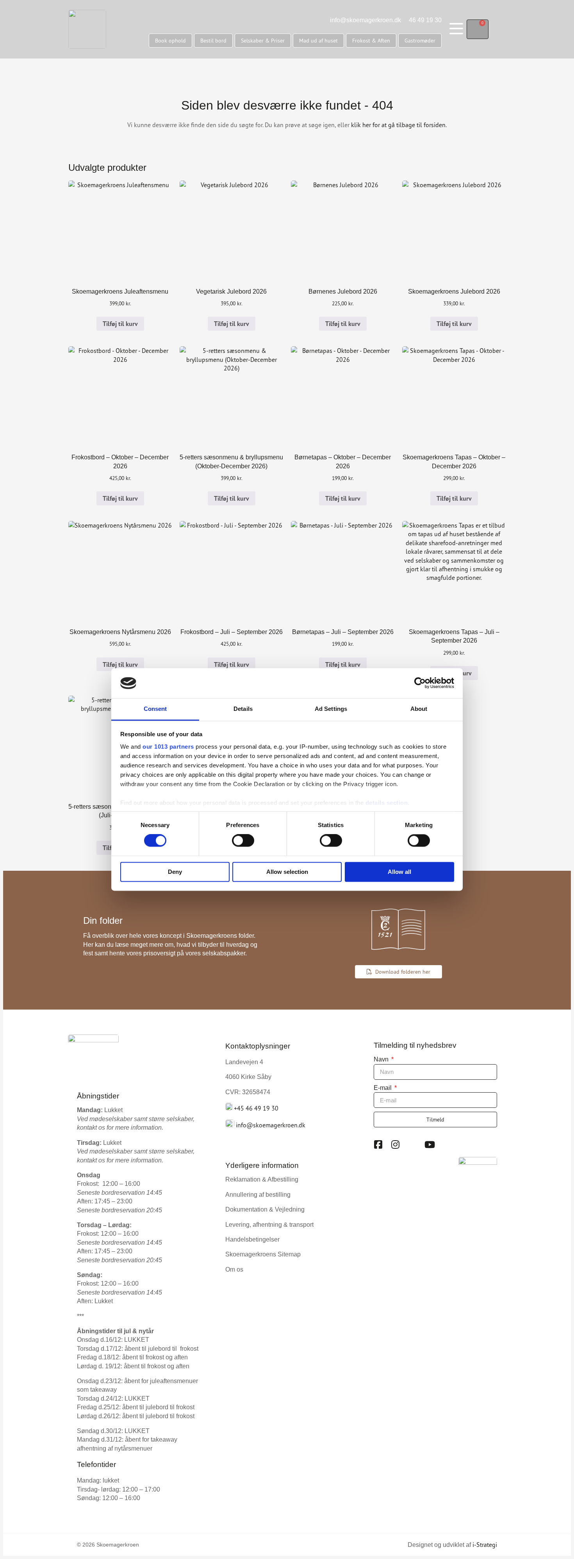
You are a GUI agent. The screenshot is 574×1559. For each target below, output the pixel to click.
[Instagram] (395, 1144)
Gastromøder (420, 40)
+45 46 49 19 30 (256, 1108)
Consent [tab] (155, 708)
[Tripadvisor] (412, 1144)
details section (386, 802)
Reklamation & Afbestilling (261, 1179)
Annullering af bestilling (258, 1194)
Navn (382, 1059)
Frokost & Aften (371, 40)
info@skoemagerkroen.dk (365, 20)
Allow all (399, 871)
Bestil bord (213, 40)
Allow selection (287, 871)
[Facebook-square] (378, 1144)
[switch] (243, 840)
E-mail (383, 1087)
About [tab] (419, 708)
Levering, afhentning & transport (269, 1224)
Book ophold (170, 40)
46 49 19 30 (425, 20)
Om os (234, 1269)
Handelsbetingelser (252, 1239)
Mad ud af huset (318, 40)
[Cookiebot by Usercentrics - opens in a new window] (420, 683)
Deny (175, 871)
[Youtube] (430, 1144)
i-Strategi (484, 1544)
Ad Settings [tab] (331, 708)
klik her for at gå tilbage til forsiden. (399, 125)
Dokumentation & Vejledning (265, 1209)
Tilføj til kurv (120, 324)
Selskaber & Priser (263, 40)
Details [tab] (243, 708)
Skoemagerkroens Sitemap (263, 1254)
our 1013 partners (168, 746)
